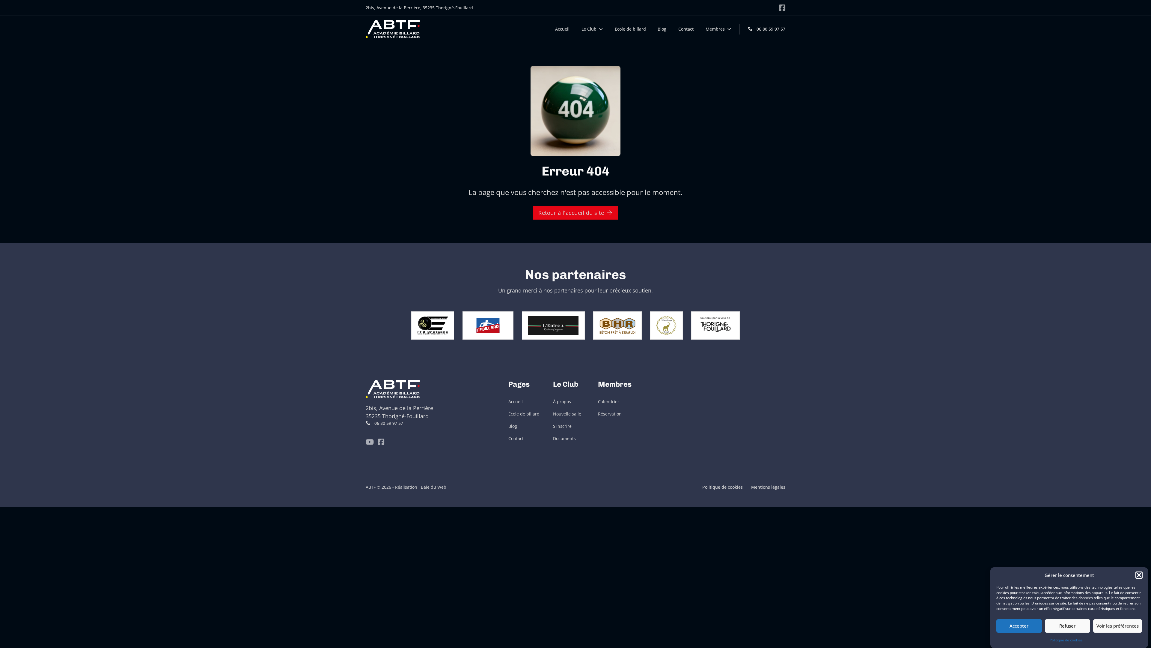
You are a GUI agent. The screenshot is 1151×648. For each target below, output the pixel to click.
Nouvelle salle (567, 414)
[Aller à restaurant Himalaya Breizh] (666, 324)
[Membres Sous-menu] (729, 29)
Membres (715, 29)
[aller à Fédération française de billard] (488, 324)
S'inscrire (562, 426)
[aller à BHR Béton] (617, 324)
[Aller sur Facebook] (782, 7)
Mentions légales (768, 487)
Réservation (610, 414)
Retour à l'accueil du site (571, 212)
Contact (686, 29)
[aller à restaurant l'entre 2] (553, 324)
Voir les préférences (1117, 626)
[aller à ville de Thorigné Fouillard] (715, 324)
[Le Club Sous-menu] (601, 29)
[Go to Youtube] (370, 442)
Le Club (588, 29)
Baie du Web (433, 487)
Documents (564, 438)
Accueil (562, 29)
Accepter (1019, 626)
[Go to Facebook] (381, 442)
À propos (562, 401)
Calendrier (608, 401)
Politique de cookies (1066, 640)
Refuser (1067, 626)
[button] (1139, 575)
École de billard (630, 29)
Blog (662, 29)
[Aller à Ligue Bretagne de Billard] (432, 324)
